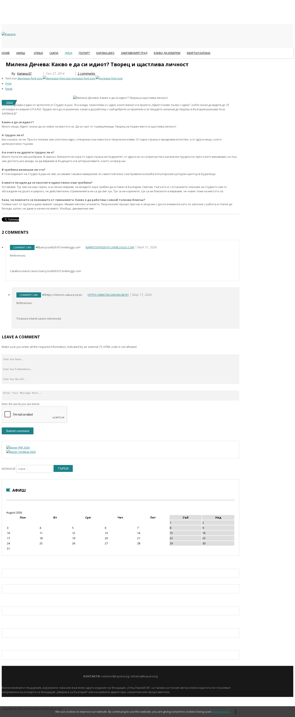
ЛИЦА (9, 102)
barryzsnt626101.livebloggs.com (110, 247)
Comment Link (22, 247)
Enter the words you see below (20, 404)
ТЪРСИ (63, 468)
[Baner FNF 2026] (18, 447)
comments (86, 73)
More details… (222, 712)
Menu (4, 63)
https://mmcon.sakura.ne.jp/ (108, 295)
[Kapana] (9, 34)
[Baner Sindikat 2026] (21, 452)
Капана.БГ (24, 73)
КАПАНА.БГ (9, 469)
